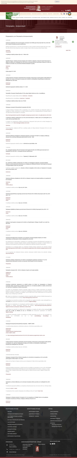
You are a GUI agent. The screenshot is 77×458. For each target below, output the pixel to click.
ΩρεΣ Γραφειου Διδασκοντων (36, 13)
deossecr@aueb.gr (12, 452)
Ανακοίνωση (8, 83)
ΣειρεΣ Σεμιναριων (54, 411)
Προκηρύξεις (25, 447)
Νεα (66, 17)
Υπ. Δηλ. (7, 68)
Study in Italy (40, 390)
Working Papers (56, 13)
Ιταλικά (15, 388)
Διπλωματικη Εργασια (12, 429)
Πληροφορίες (8, 51)
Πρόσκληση (8, 66)
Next (73, 42)
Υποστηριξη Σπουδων (12, 426)
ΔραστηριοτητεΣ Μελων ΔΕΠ (56, 420)
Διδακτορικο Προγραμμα (34, 413)
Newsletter (50, 13)
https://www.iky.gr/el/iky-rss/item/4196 (30, 297)
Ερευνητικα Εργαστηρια (56, 424)
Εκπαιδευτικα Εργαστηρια (57, 426)
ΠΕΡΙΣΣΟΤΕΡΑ (58, 46)
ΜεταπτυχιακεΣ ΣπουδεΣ (45, 17)
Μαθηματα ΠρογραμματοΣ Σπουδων (15, 413)
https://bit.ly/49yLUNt (10, 253)
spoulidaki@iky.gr (38, 315)
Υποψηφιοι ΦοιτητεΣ (28, 17)
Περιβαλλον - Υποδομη (34, 416)
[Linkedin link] (66, 10)
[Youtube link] (68, 10)
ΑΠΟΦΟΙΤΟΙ (63, 17)
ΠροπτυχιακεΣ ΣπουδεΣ (36, 17)
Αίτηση (7, 67)
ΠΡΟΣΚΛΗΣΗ (8, 330)
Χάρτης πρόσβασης (13, 446)
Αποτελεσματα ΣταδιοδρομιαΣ (14, 436)
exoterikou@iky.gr (9, 129)
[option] (63, 42)
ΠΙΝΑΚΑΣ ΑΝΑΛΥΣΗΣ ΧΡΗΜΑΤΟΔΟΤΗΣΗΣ (13, 331)
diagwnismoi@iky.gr (32, 301)
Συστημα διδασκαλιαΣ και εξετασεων (15, 424)
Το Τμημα (13, 17)
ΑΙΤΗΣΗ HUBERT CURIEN (10, 332)
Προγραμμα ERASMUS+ (12, 433)
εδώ (6, 3)
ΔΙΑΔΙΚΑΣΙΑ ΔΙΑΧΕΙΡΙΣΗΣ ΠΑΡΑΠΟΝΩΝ (25, 13)
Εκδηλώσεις (25, 449)
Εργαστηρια (52, 423)
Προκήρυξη (8, 50)
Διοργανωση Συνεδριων (55, 418)
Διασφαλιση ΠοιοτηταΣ (54, 17)
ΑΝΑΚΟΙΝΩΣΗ (8, 328)
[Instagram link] (70, 10)
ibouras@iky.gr (45, 315)
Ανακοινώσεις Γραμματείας (28, 444)
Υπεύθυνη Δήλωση (9, 184)
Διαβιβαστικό (8, 272)
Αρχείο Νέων (68, 50)
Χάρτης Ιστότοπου (41, 444)
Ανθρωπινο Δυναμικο (20, 17)
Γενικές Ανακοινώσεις (27, 445)
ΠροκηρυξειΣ (45, 13)
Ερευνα (59, 17)
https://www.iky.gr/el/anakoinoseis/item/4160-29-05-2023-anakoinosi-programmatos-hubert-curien (26, 335)
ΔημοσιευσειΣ (53, 416)
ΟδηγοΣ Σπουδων (11, 422)
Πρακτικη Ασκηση (11, 431)
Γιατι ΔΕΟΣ (10, 411)
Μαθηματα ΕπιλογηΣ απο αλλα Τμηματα (16, 419)
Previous (53, 42)
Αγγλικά (12, 388)
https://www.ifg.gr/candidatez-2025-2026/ (21, 122)
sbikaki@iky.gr (8, 317)
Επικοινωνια (70, 17)
